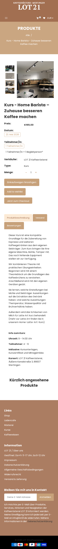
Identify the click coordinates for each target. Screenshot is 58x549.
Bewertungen (14, 225)
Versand (40, 217)
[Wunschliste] (44, 18)
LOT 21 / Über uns (13, 450)
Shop (7, 415)
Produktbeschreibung (18, 217)
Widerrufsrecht (12, 474)
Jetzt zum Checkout (18, 201)
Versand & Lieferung (15, 479)
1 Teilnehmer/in (14, 146)
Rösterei (8, 425)
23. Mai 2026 (12, 134)
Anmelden (45, 497)
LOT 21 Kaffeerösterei (35, 159)
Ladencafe (10, 420)
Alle (28, 35)
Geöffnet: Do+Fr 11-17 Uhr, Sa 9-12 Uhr (24, 455)
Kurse (7, 429)
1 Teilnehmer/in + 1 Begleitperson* (24, 151)
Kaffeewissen (11, 434)
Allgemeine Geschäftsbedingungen (23, 469)
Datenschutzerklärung (16, 465)
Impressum (10, 460)
